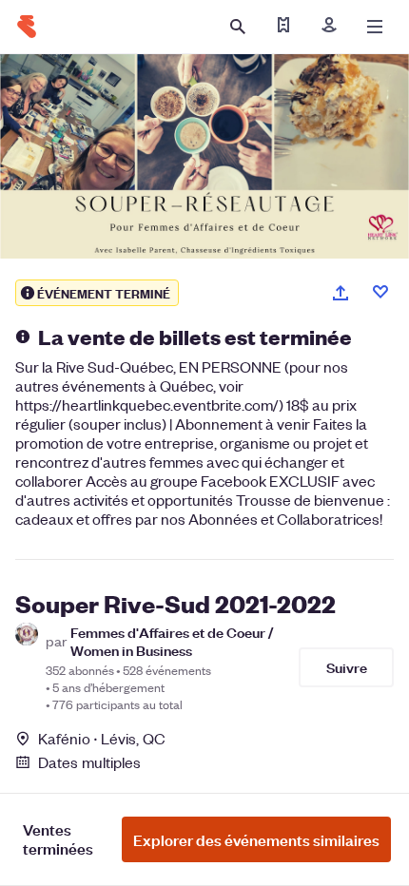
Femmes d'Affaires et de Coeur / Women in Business (172, 641)
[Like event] (380, 292)
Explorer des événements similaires (256, 839)
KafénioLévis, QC (102, 738)
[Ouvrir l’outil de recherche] (238, 26)
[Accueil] (26, 26)
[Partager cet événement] (340, 293)
